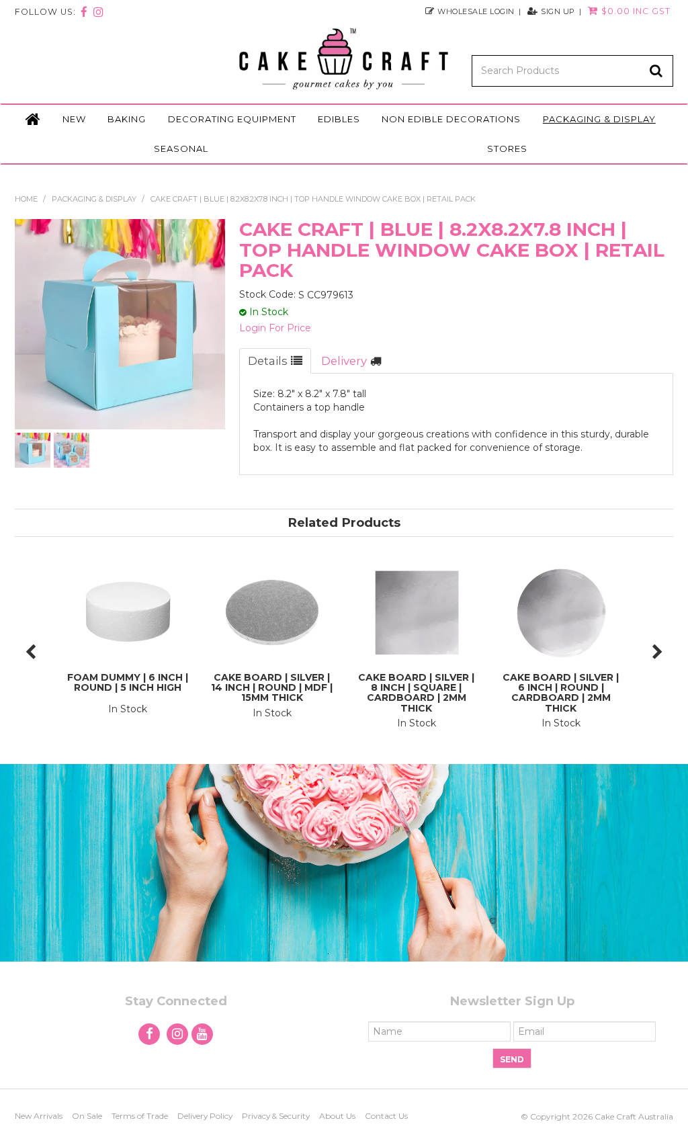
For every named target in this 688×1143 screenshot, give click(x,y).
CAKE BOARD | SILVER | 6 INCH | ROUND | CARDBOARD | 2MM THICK (561, 692)
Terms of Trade (140, 1116)
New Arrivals (38, 1116)
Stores (507, 148)
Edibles (339, 119)
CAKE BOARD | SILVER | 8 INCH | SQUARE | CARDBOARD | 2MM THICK (416, 692)
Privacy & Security (276, 1116)
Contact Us (386, 1116)
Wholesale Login (476, 11)
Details (268, 361)
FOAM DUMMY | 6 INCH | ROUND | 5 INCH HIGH (127, 682)
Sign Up (558, 11)
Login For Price (275, 328)
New (74, 119)
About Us (337, 1116)
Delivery (344, 361)
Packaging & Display (599, 119)
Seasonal (181, 148)
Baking (127, 119)
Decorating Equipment (232, 119)
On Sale (87, 1116)
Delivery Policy (204, 1116)
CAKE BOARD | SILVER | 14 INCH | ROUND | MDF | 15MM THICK (272, 687)
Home (33, 119)
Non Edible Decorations (451, 119)
